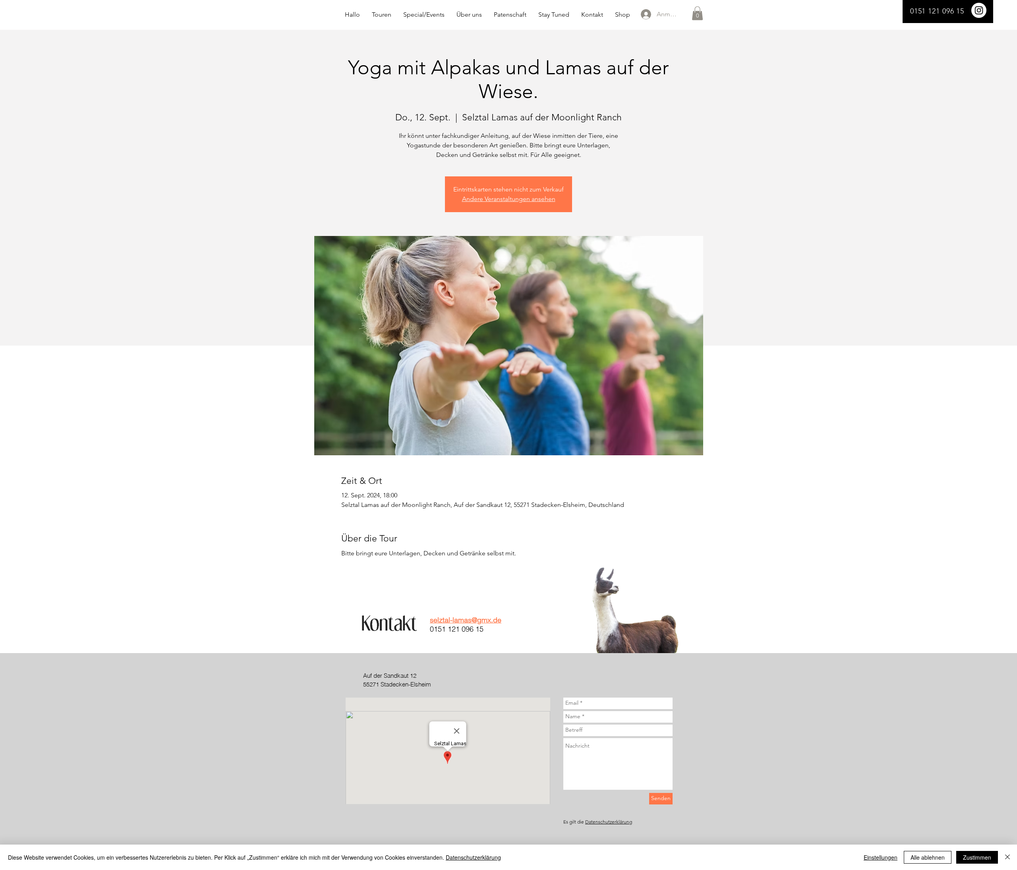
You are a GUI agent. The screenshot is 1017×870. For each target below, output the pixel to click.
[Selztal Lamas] (978, 10)
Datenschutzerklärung (608, 822)
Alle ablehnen (928, 857)
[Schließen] (1007, 857)
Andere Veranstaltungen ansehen (508, 199)
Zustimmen (977, 857)
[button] (697, 13)
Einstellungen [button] (880, 857)
